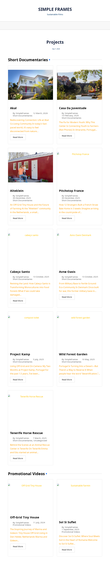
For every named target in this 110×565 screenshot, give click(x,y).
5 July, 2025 (38, 359)
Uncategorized (40, 441)
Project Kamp (20, 354)
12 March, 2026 (40, 113)
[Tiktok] (56, 26)
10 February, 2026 (70, 115)
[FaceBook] (60, 26)
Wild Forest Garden (73, 354)
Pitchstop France (71, 191)
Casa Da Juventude (72, 108)
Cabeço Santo (20, 272)
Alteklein (16, 191)
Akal (13, 108)
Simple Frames (55, 9)
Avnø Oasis (67, 272)
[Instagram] (53, 26)
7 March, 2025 (40, 438)
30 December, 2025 (22, 198)
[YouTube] (50, 26)
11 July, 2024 (39, 522)
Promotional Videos (22, 525)
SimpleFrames (22, 113)
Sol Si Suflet (67, 522)
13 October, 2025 (41, 277)
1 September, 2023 (70, 529)
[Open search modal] (102, 25)
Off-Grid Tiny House (24, 517)
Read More (18, 137)
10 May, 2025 (88, 359)
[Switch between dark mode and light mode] (99, 25)
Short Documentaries (22, 116)
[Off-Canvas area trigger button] (8, 25)
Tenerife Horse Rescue (26, 433)
